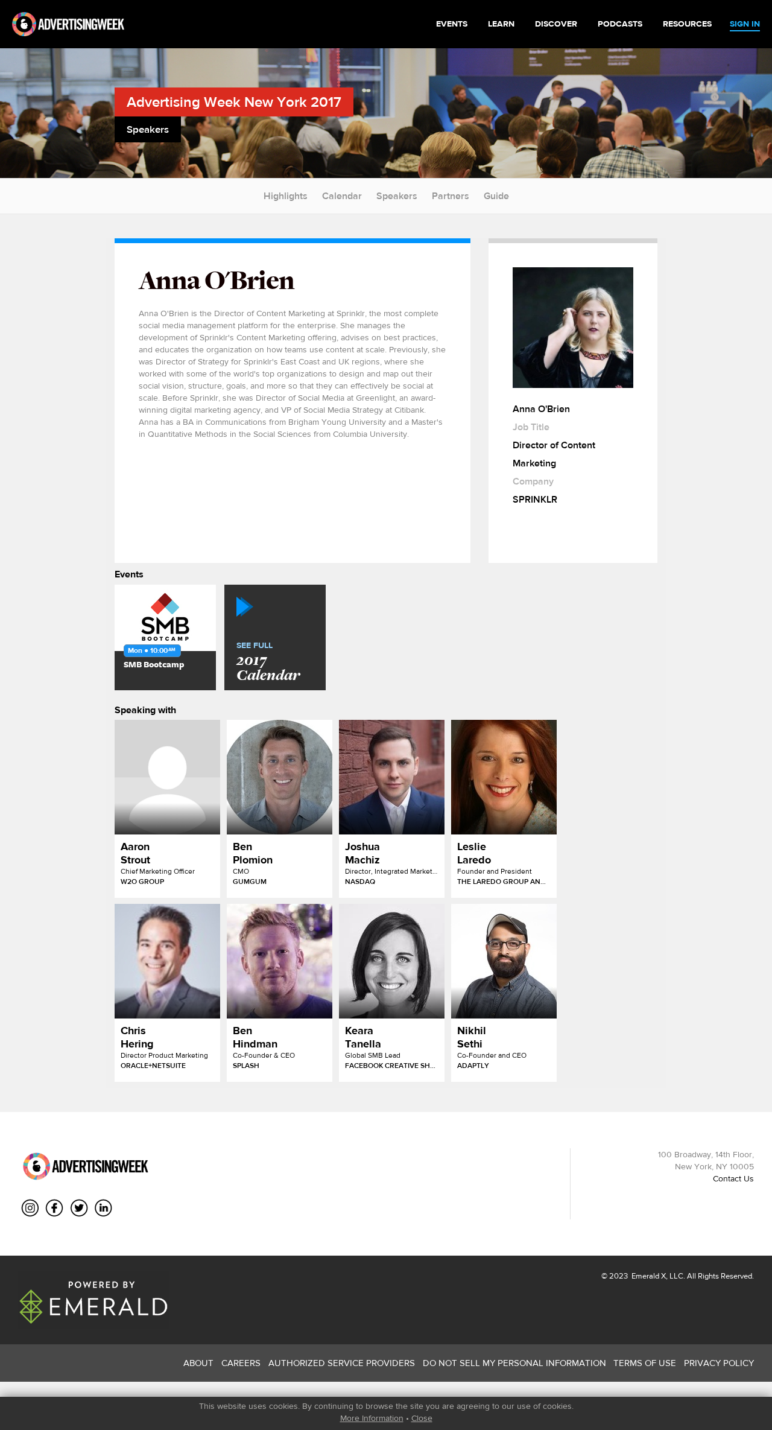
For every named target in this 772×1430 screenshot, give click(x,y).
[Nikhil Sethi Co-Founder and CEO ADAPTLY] (504, 961)
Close (421, 1418)
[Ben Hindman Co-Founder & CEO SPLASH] (279, 961)
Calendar (342, 196)
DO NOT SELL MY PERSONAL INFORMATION (514, 1363)
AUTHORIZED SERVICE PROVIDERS (341, 1363)
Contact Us (733, 1178)
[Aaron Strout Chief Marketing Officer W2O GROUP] (167, 777)
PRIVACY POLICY (719, 1363)
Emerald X (648, 1275)
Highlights (286, 196)
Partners (450, 196)
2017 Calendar (268, 662)
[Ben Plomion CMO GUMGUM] (279, 777)
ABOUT (198, 1363)
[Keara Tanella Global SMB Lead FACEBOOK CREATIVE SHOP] (392, 961)
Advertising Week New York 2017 (234, 102)
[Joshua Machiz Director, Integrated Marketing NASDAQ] (392, 777)
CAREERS (241, 1363)
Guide (496, 196)
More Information (371, 1418)
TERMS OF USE (644, 1363)
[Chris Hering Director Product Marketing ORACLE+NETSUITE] (167, 961)
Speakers (396, 196)
